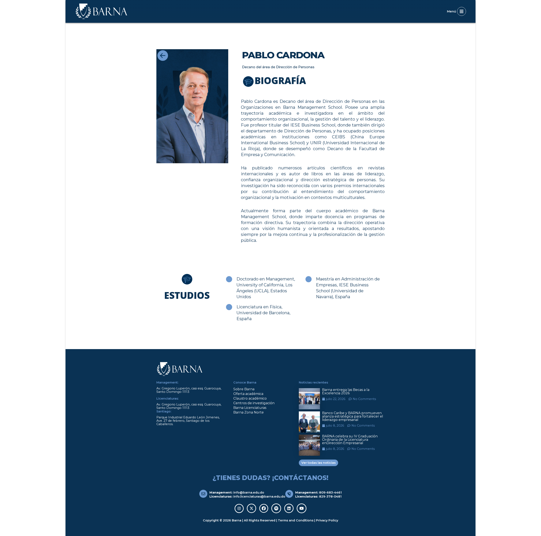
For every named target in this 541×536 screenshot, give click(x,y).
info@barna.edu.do (248, 492)
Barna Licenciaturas (249, 408)
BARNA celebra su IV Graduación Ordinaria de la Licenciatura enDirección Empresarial (350, 439)
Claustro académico (250, 398)
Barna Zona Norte (248, 412)
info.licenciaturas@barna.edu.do (259, 496)
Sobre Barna (243, 389)
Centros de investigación (254, 403)
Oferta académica (248, 394)
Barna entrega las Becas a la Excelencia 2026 (345, 391)
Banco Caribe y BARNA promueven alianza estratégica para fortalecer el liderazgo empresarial (352, 416)
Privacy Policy (327, 520)
